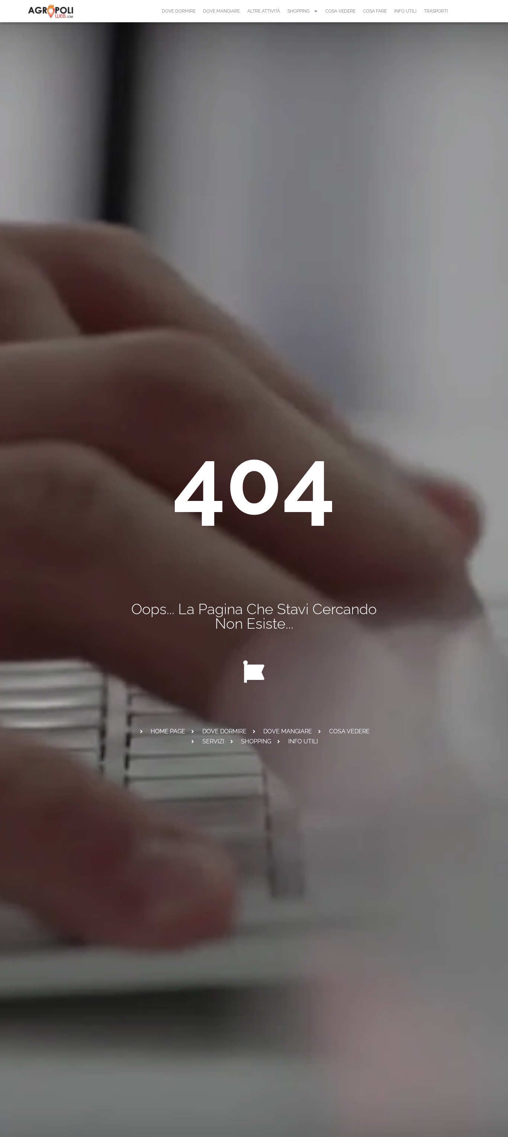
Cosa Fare (375, 11)
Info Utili (405, 11)
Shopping (298, 11)
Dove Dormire (179, 11)
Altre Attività (263, 11)
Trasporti (436, 11)
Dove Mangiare (221, 11)
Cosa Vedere (340, 11)
